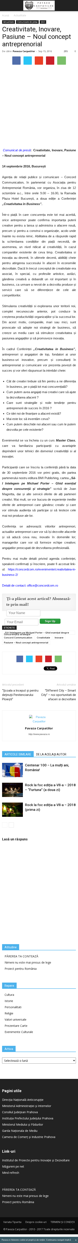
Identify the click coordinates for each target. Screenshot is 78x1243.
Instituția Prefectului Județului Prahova (27, 1118)
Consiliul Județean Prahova (20, 1112)
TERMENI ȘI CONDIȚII (63, 1222)
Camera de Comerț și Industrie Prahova (28, 1137)
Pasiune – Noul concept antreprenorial (26, 642)
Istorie (9, 1001)
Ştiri (43, 21)
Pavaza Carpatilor (24, 51)
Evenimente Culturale (19, 1032)
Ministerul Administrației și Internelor (26, 1106)
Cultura (9, 995)
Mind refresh (10, 1173)
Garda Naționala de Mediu (19, 1131)
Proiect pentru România (21, 969)
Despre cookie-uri (36, 1222)
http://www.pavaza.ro (39, 734)
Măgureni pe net (13, 1166)
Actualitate (20, 15)
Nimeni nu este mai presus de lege (28, 962)
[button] (72, 5)
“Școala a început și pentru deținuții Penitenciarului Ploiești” (20, 695)
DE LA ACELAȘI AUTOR (51, 754)
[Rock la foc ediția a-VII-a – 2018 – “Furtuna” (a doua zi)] (12, 790)
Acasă (5, 15)
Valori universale (15, 1019)
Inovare (59, 637)
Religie (9, 1013)
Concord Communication (18, 637)
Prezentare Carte (16, 1026)
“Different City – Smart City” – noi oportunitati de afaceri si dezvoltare (58, 695)
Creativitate (43, 637)
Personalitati (13, 1007)
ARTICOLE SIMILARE (18, 754)
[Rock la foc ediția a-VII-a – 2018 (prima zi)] (12, 810)
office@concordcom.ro (42, 585)
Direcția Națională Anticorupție (22, 1100)
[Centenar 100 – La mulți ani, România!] (12, 770)
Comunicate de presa (27, 21)
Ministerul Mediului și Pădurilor (22, 1124)
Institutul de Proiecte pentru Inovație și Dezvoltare (36, 1160)
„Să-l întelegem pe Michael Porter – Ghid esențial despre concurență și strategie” (36, 633)
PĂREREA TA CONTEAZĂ (21, 956)
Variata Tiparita (12, 1222)
